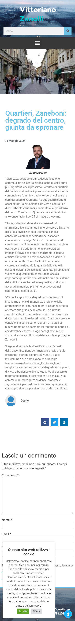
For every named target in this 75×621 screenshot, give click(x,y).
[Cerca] (68, 31)
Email (6, 534)
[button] (38, 43)
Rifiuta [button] (36, 611)
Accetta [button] (23, 611)
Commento (10, 475)
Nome (7, 519)
